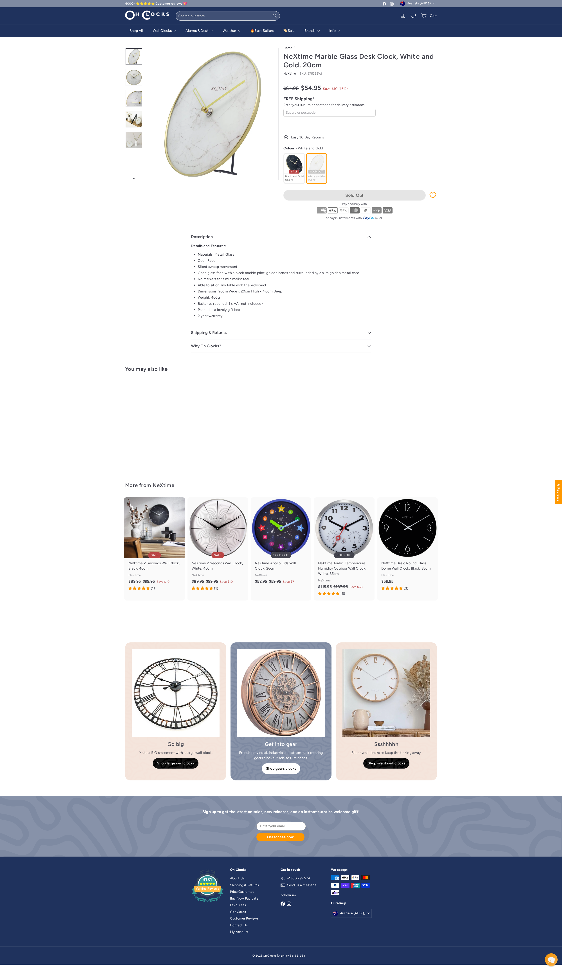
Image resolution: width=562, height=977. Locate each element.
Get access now (280, 836)
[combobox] (228, 16)
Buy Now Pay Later (244, 898)
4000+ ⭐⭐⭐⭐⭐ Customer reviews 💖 (156, 3)
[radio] (294, 168)
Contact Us (239, 925)
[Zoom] (212, 114)
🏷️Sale (289, 31)
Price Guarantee (242, 892)
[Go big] (176, 693)
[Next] (134, 177)
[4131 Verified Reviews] (207, 903)
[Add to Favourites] (433, 195)
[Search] (274, 16)
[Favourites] (413, 15)
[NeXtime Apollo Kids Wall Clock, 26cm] (281, 543)
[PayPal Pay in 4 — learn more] (370, 218)
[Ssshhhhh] (386, 693)
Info (333, 31)
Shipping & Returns (244, 885)
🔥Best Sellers (262, 31)
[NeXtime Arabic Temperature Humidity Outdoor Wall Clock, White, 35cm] (344, 549)
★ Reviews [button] (559, 492)
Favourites (238, 905)
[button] (551, 959)
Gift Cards (238, 912)
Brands (310, 31)
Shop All (136, 31)
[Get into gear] (281, 693)
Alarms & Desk (197, 31)
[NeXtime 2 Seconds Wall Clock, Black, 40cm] (154, 546)
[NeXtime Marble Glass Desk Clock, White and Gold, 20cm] (149, 424)
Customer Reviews (244, 918)
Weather (230, 31)
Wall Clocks (163, 31)
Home (287, 48)
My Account (239, 932)
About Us (237, 878)
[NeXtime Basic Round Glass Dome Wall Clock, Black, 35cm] (407, 546)
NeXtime (164, 485)
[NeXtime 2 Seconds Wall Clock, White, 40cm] (217, 546)
